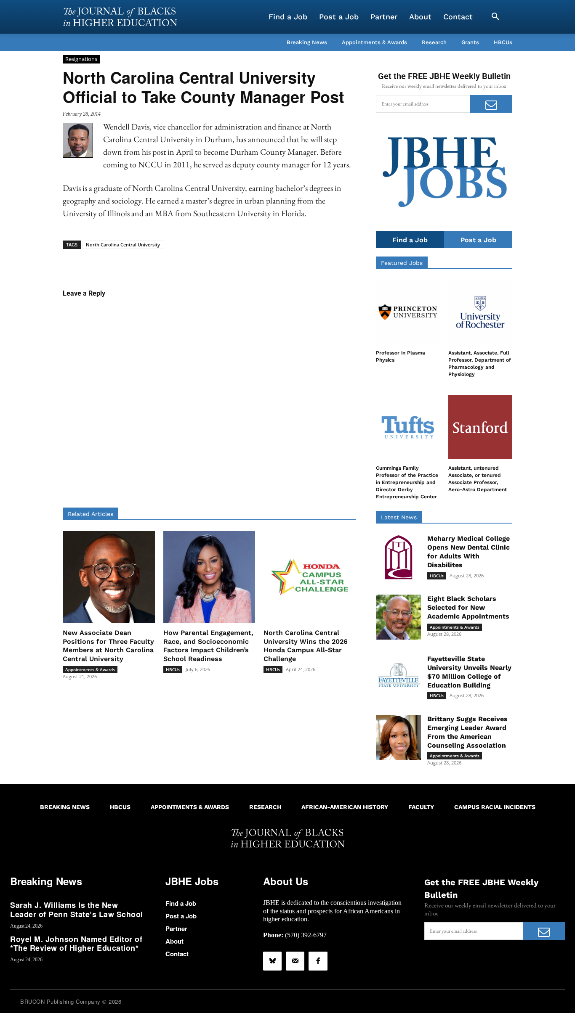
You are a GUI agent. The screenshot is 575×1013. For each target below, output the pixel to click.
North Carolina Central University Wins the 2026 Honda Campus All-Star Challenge (306, 646)
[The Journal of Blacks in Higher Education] (120, 16)
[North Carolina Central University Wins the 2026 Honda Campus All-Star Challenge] (310, 577)
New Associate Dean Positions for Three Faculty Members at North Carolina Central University (108, 646)
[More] (274, 262)
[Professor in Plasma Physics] (408, 312)
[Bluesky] (272, 961)
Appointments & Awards (90, 669)
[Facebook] (318, 961)
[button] (495, 17)
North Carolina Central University (123, 244)
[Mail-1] (295, 961)
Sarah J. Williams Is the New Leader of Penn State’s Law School (76, 909)
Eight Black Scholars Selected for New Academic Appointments (468, 607)
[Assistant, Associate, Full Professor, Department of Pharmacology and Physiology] (480, 312)
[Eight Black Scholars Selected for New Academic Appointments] (398, 617)
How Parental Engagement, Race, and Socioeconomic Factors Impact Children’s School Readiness (208, 646)
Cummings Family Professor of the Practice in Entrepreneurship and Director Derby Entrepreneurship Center (407, 482)
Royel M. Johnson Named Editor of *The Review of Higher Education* (76, 944)
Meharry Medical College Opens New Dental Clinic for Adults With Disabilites (468, 551)
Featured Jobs (402, 262)
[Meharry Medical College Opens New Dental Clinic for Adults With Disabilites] (398, 556)
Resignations (81, 59)
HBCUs (173, 669)
